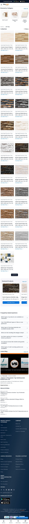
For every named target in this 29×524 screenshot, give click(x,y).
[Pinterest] (6, 489)
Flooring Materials (5, 444)
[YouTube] (11, 489)
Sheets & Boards (5, 449)
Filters (26, 29)
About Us (18, 423)
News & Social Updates (6, 461)
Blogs (2, 459)
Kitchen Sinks (4, 430)
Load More (14, 275)
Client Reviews (4, 469)
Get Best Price (11, 302)
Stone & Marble (4, 452)
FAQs (2, 472)
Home (2, 26)
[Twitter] (4, 489)
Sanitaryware (4, 427)
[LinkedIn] (9, 489)
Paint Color (3, 439)
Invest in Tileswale (20, 431)
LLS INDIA (22, 510)
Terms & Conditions (20, 469)
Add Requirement (23, 517)
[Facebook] (1, 489)
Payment (18, 466)
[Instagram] (14, 489)
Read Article (4, 385)
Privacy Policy (19, 459)
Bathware (3, 432)
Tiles (2, 425)
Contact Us (18, 426)
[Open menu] (1, 5)
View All (26, 8)
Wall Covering (4, 442)
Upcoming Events (5, 464)
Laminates (3, 447)
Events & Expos (4, 466)
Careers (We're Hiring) (21, 428)
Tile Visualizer (4, 484)
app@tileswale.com (7, 492)
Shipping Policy (19, 464)
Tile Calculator (4, 481)
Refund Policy (19, 461)
